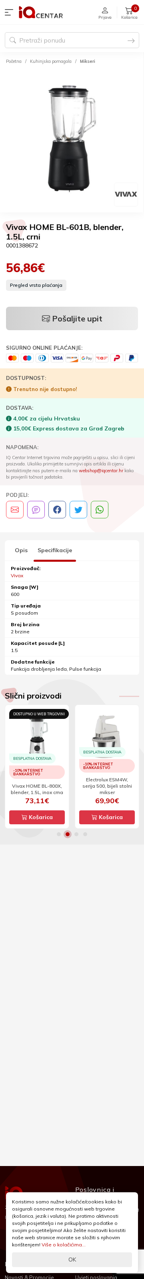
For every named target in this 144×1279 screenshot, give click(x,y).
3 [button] (76, 834)
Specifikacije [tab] (55, 550)
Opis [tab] (21, 550)
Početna (14, 61)
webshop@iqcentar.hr (101, 470)
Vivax (17, 575)
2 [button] (67, 834)
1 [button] (58, 834)
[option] (72, 139)
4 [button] (85, 834)
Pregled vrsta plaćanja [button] (36, 285)
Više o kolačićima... (64, 1245)
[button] (11, 12)
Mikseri (87, 61)
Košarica (40, 817)
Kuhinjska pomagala (51, 61)
